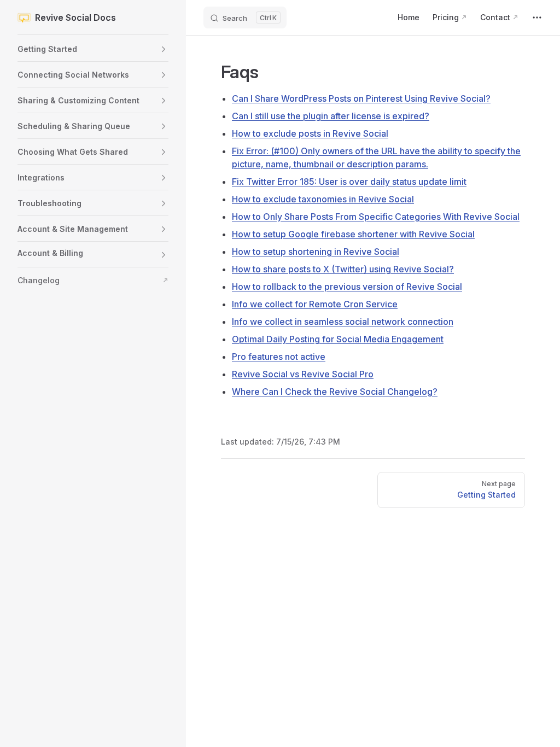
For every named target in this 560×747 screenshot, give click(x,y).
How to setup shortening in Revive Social (315, 251)
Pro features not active (278, 356)
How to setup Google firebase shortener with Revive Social (353, 234)
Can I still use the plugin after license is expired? (330, 115)
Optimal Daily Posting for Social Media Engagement (338, 339)
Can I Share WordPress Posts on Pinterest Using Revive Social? (361, 98)
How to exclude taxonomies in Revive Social (323, 199)
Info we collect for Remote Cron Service (315, 304)
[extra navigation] (537, 17)
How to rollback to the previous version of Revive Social (347, 286)
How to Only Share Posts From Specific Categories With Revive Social (376, 216)
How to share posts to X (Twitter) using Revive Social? (343, 269)
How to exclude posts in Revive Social (310, 133)
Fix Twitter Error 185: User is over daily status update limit (349, 181)
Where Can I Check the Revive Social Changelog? (335, 391)
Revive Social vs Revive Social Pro (303, 374)
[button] (163, 49)
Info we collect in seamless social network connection (342, 321)
